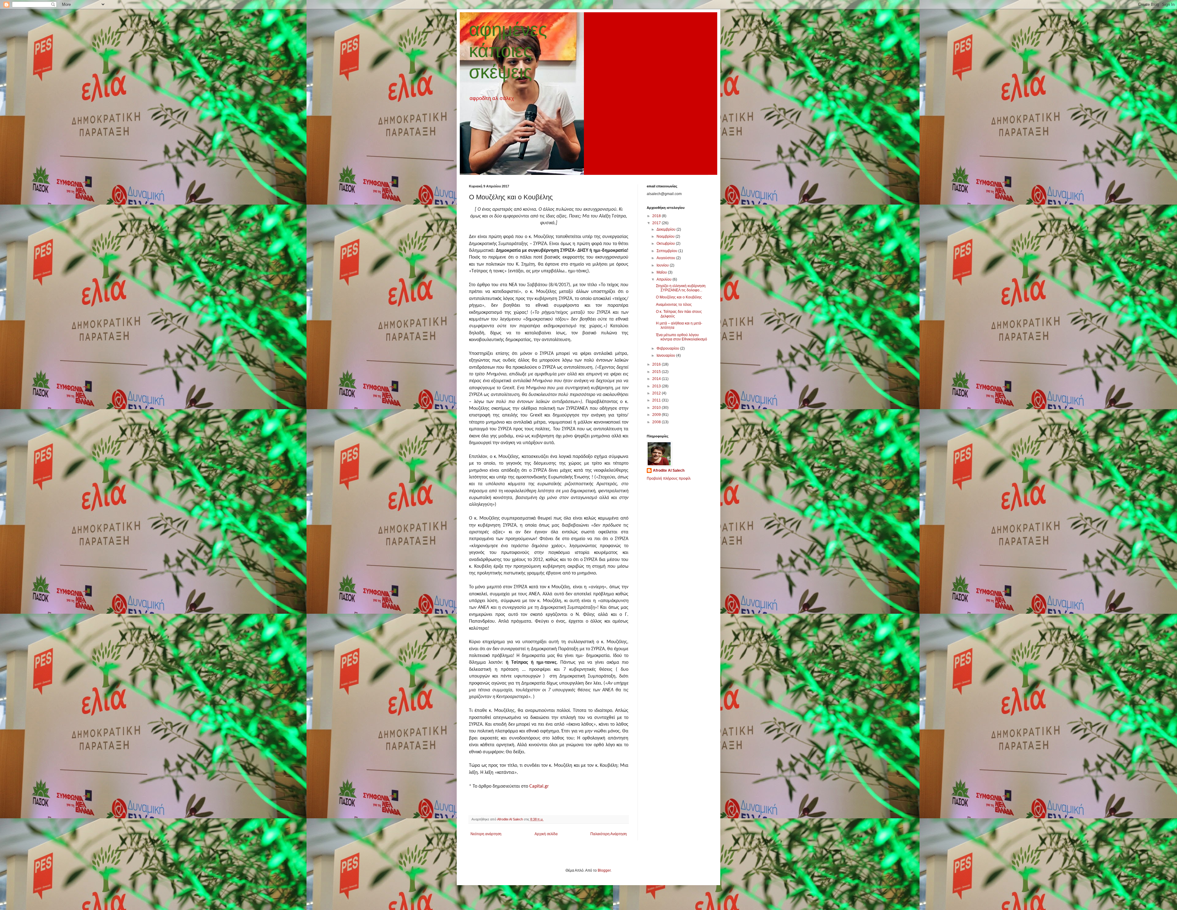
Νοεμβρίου (666, 236)
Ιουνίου (663, 265)
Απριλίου (664, 279)
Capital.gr (539, 786)
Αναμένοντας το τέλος (674, 304)
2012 (657, 393)
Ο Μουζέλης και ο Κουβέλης (679, 297)
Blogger (604, 870)
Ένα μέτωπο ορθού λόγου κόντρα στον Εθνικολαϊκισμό (681, 337)
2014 (657, 379)
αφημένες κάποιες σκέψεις (508, 50)
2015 (657, 372)
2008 (657, 422)
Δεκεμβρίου (666, 229)
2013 (657, 386)
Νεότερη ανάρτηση (485, 834)
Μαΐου (662, 272)
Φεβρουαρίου (668, 348)
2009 (657, 415)
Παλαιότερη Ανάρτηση (608, 834)
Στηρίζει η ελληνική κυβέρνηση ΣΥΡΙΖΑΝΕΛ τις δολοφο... (681, 288)
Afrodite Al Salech (668, 470)
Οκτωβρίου (666, 243)
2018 (657, 216)
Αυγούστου (666, 258)
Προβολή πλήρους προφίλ (669, 478)
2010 (657, 407)
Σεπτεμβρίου (667, 251)
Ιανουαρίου (666, 355)
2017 (657, 223)
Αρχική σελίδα (546, 834)
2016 (657, 364)
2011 (657, 400)
